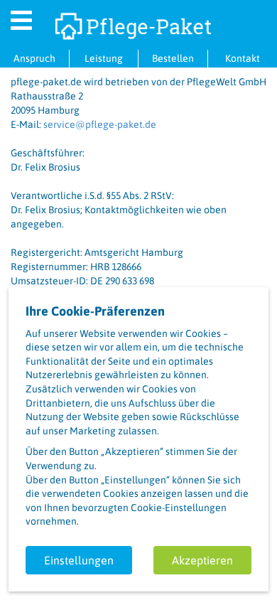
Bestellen (173, 58)
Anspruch (34, 58)
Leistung (104, 58)
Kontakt (242, 58)
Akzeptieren (202, 560)
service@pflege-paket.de (99, 124)
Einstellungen (79, 560)
